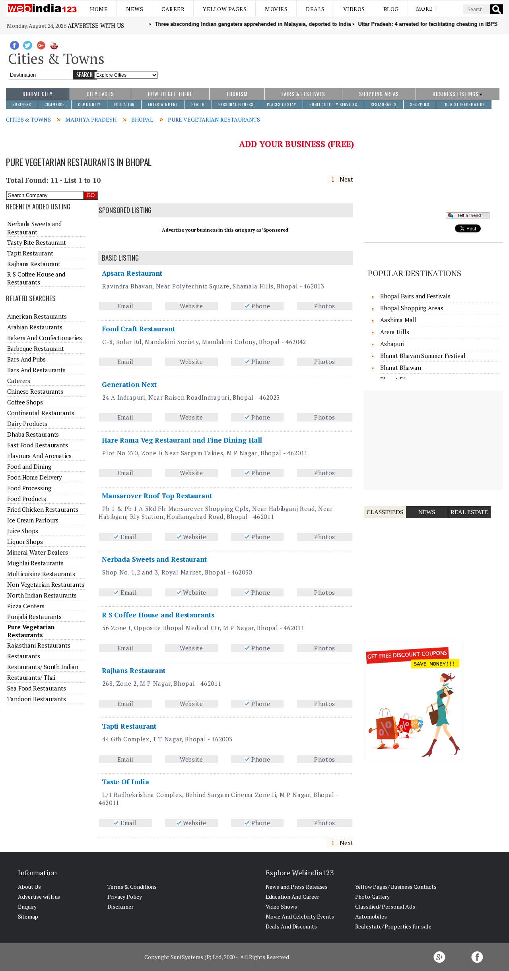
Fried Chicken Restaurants (42, 509)
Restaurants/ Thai (31, 677)
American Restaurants (37, 316)
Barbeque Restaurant (35, 348)
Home (99, 9)
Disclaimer (120, 906)
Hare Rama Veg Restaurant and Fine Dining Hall (182, 440)
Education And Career (292, 896)
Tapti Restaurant (129, 726)
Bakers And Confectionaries (44, 338)
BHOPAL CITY (38, 94)
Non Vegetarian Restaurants (45, 584)
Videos (354, 9)
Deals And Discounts (291, 926)
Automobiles (371, 916)
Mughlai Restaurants (35, 563)
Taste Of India (125, 781)
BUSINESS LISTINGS (456, 94)
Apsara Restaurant (132, 273)
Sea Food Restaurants (36, 688)
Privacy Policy (124, 896)
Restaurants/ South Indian (42, 667)
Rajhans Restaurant (133, 670)
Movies (276, 9)
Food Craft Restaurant (138, 328)
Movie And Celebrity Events (300, 916)
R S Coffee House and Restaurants (158, 614)
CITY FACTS (100, 94)
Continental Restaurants (40, 413)
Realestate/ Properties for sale (393, 926)
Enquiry (27, 906)
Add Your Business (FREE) (296, 143)
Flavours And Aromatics (39, 456)
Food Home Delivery (34, 477)
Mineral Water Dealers (37, 552)
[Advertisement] (331, 57)
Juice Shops (22, 531)
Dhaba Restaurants (33, 434)
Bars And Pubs (26, 359)
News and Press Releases (297, 886)
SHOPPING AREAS (379, 94)
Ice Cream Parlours (32, 520)
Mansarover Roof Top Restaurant (157, 495)
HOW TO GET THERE (170, 94)
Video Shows (281, 906)
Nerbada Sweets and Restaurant (154, 559)
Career (173, 9)
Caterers (18, 381)
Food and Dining (29, 466)
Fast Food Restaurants (37, 445)
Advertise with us (96, 25)
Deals (315, 9)
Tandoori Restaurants (36, 699)
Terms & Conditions (132, 886)
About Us (29, 886)
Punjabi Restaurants (34, 617)
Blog (391, 9)
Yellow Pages (225, 9)
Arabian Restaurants (34, 327)
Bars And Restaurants (36, 370)
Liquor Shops (25, 541)
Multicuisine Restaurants (41, 574)
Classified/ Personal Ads (385, 906)
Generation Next (129, 384)
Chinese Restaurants (35, 391)
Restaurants (23, 656)
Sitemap (28, 916)
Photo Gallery (372, 896)
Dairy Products (27, 423)
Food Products (26, 499)
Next (346, 179)
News (134, 9)
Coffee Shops (25, 402)
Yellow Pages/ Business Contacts (396, 886)
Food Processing (29, 488)
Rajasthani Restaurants (38, 645)
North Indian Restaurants (42, 595)
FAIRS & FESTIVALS (303, 94)
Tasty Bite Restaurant (36, 242)
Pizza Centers (26, 606)
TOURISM (237, 94)
